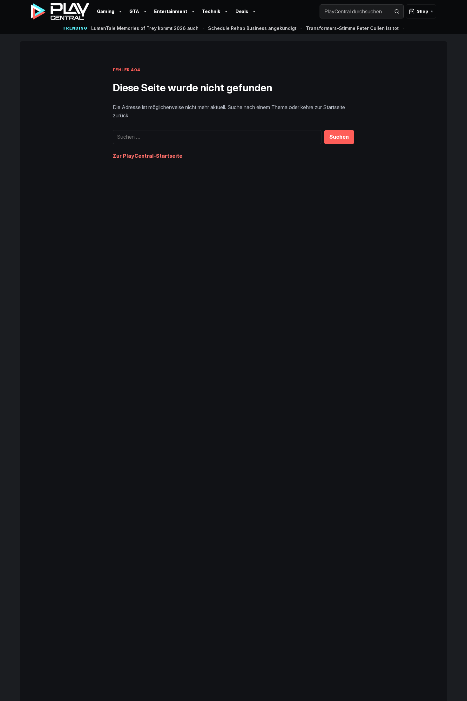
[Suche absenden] (397, 11)
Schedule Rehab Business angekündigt (252, 28)
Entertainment (170, 11)
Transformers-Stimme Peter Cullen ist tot (352, 28)
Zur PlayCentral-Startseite (147, 156)
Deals (241, 11)
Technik (211, 11)
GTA (134, 11)
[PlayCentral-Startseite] (60, 11)
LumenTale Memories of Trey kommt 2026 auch (145, 28)
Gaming (105, 11)
